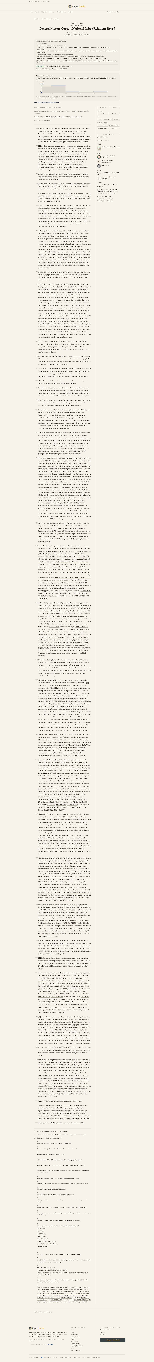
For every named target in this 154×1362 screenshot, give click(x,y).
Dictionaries (61, 12)
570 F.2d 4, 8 (42, 645)
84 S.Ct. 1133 (73, 562)
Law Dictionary (75, 1334)
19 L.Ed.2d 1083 (79, 1296)
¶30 (36, 957)
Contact (55, 1357)
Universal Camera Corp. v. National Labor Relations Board (57, 61)
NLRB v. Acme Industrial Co (50, 551)
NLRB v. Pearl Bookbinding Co (57, 637)
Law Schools (74, 1341)
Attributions (76, 1357)
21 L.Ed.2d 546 (77, 874)
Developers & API (105, 1330)
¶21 (36, 602)
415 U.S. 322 (42, 1004)
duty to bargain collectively (105, 201)
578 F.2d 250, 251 (49, 1081)
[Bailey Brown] (99, 166)
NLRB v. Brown (59, 1293)
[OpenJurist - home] (77, 6)
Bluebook (116, 119)
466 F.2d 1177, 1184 (70, 580)
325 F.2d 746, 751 (74, 989)
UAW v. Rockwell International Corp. (78, 892)
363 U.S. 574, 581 (55, 569)
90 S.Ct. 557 (74, 986)
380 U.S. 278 (68, 1293)
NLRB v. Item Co (44, 996)
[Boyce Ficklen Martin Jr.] (99, 157)
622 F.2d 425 (74, 802)
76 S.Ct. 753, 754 (83, 556)
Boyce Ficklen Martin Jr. (108, 156)
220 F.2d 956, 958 (57, 996)
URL (100, 119)
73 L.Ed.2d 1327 (47, 1078)
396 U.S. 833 (42, 879)
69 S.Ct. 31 (76, 1032)
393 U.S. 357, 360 (51, 874)
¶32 (36, 1016)
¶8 (37, 271)
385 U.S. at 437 (63, 611)
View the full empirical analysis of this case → (47, 102)
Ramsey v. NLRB (61, 923)
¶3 (37, 173)
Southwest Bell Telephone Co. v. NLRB (56, 554)
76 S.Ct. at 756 (65, 613)
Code (37, 12)
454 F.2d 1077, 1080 (66, 1298)
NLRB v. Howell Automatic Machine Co (48, 1298)
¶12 (36, 368)
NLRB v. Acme (54, 626)
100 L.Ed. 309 (66, 1007)
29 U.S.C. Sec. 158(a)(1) (60, 531)
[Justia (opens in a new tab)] (49, 1344)
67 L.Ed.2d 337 (72, 804)
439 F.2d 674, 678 (44, 882)
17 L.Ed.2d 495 (85, 551)
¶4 (37, 183)
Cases (31, 12)
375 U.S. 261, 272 (78, 890)
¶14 (36, 387)
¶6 (37, 205)
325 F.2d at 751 (66, 1047)
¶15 (36, 400)
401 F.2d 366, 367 (71, 994)
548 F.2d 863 (84, 596)
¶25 (36, 759)
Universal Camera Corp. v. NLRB (70, 1291)
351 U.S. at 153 (54, 613)
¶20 (36, 545)
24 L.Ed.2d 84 (60, 879)
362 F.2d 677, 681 (52, 1065)
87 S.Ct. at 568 (74, 611)
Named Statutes (75, 1343)
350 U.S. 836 (85, 996)
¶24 (36, 734)
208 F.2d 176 (51, 810)
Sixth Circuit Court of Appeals (77, 33)
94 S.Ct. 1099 (52, 1004)
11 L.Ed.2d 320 (50, 892)
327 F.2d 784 (72, 923)
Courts (44, 12)
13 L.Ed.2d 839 (84, 1293)
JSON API (102, 1335)
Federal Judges (75, 1336)
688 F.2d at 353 (77, 1101)
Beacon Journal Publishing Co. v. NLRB (51, 994)
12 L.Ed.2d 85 (83, 562)
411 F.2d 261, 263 (69, 876)
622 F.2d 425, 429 (78, 593)
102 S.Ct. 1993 (81, 978)
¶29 (36, 940)
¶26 (36, 814)
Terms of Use (86, 1357)
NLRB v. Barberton (54, 1302)
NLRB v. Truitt (50, 556)
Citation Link (107, 119)
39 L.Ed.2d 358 (62, 1004)
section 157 (40, 1275)
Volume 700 (45, 19)
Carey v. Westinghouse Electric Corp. (59, 890)
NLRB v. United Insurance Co (50, 1296)
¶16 (36, 409)
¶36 (36, 1105)
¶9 (37, 284)
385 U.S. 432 (66, 551)
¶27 (36, 858)
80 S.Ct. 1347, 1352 (68, 569)
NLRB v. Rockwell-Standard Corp (63, 629)
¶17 (36, 432)
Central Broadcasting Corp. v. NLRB (50, 991)
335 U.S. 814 (67, 1032)
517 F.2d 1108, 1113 (79, 637)
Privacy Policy (96, 1357)
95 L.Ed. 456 (46, 1293)
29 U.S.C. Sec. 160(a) (77, 871)
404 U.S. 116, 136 (78, 931)
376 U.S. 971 (64, 562)
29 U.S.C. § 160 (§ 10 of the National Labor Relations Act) (89, 58)
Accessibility (46, 1357)
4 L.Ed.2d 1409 (81, 569)
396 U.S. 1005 (64, 986)
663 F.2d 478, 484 (49, 1075)
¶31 (36, 972)
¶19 (36, 523)
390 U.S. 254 (63, 1296)
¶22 (36, 659)
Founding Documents (77, 1346)
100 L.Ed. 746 (51, 999)
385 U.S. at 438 (79, 577)
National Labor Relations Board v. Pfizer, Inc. (103, 78)
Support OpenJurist (112, 1340)
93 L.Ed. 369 (85, 1032)
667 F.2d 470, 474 (76, 554)
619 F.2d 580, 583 (44, 895)
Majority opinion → (106, 162)
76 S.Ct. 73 (42, 999)
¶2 (37, 145)
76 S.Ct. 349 (57, 1007)
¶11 (36, 356)
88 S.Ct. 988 (70, 1296)
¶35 (36, 1100)
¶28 (36, 904)
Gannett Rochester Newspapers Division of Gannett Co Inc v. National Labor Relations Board (80, 56)
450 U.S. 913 (51, 804)
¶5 (37, 193)
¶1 (37, 128)
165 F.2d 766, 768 (78, 1030)
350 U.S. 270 (47, 1007)
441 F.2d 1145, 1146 (70, 991)
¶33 (36, 1047)
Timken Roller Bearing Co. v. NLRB (68, 559)
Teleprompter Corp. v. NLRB (78, 642)
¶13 (36, 380)
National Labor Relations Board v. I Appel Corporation (71, 51)
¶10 (36, 341)
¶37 (36, 1122)
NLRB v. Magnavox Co (72, 1002)
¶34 (36, 1059)
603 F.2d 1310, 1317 (70, 583)
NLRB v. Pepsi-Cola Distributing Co (69, 975)
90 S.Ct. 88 (51, 879)
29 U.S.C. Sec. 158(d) (69, 645)
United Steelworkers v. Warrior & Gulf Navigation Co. (90, 61)
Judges (51, 12)
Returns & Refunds (65, 1357)
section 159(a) (49, 1282)
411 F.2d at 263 (53, 936)
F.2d (50, 19)
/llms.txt (102, 1332)
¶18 (36, 458)
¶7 (37, 230)
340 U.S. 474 (83, 1291)
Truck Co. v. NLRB (56, 876)
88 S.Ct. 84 (85, 1300)
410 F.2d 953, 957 (55, 616)
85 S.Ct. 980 (76, 1293)
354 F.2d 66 (75, 1302)
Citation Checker (75, 1350)
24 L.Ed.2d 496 (84, 986)
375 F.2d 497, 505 (56, 1300)
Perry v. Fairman (81, 78)
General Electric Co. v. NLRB (53, 580)
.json (43, 1312)
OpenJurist (37, 19)
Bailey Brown (105, 165)
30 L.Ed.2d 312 (53, 933)
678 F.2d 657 (48, 1291)
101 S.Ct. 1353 (61, 804)
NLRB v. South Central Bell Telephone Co (73, 943)
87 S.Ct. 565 (75, 551)
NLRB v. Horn (75, 879)
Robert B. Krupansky (107, 160)
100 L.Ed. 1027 (46, 559)
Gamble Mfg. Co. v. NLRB (54, 583)
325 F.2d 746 (49, 770)
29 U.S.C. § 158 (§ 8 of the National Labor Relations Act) (56, 58)
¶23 (36, 679)
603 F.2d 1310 (61, 807)
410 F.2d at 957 (85, 629)
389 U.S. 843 (78, 1300)
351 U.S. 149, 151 (68, 556)
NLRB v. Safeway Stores (60, 593)
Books (70, 12)
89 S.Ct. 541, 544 (65, 874)
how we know (69, 66)
